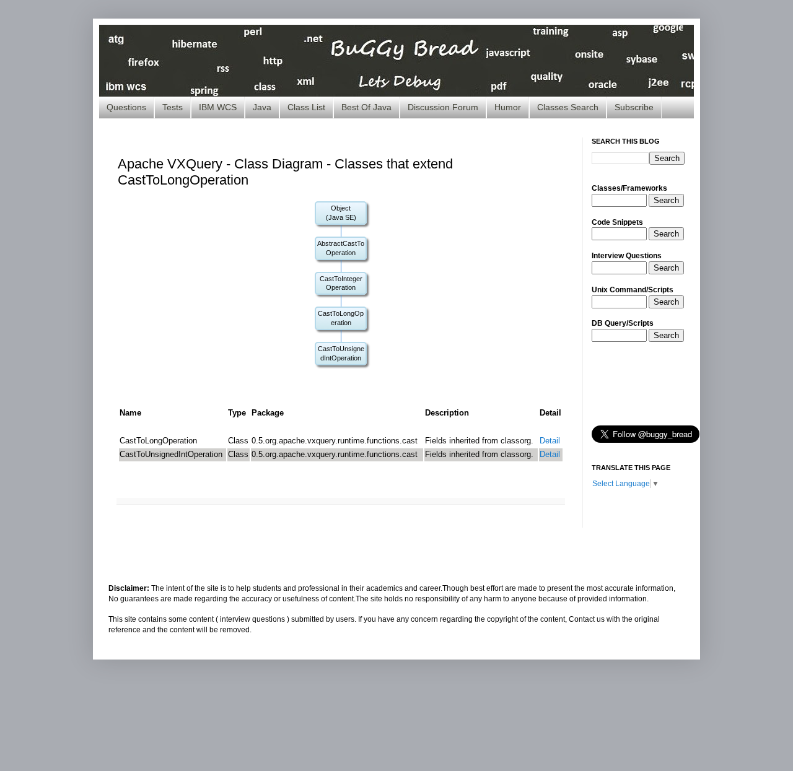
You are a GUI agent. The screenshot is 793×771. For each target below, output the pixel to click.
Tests (172, 107)
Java (262, 107)
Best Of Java (366, 107)
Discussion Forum (443, 107)
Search (666, 200)
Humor (507, 107)
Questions (126, 107)
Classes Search (567, 107)
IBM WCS (218, 107)
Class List (306, 107)
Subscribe (634, 107)
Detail (550, 440)
